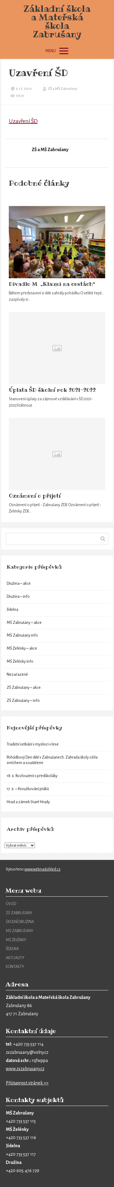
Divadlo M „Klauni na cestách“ (52, 284)
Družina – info (18, 596)
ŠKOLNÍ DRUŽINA (20, 922)
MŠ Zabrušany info (22, 635)
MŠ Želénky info (20, 661)
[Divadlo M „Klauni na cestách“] (57, 242)
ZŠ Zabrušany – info (23, 700)
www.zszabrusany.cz (25, 1068)
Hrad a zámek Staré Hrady (28, 802)
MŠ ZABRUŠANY (19, 931)
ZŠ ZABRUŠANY (19, 913)
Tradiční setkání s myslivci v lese (33, 744)
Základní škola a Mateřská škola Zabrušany (57, 22)
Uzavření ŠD (23, 121)
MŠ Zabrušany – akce (24, 623)
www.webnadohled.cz (42, 869)
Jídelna (12, 609)
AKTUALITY (15, 958)
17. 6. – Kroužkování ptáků (28, 789)
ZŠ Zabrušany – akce (24, 687)
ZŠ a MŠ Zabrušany (63, 89)
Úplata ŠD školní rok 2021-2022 (52, 390)
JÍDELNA (12, 949)
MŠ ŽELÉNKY (16, 940)
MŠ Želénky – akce (22, 648)
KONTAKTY (15, 967)
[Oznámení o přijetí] (57, 454)
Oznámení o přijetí (35, 495)
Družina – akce (19, 583)
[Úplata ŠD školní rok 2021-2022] (57, 348)
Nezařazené (17, 674)
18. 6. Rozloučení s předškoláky (32, 776)
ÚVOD (11, 904)
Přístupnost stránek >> (27, 1082)
